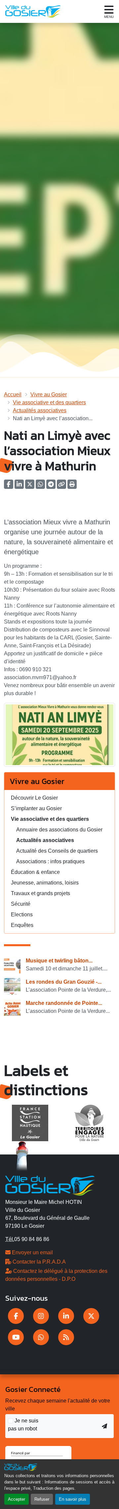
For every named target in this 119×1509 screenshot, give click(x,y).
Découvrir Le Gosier (34, 798)
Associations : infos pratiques (50, 861)
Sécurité (20, 904)
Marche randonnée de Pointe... (64, 1003)
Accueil (12, 394)
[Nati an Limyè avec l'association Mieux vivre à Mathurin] (59, 737)
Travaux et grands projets (40, 893)
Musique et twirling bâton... (59, 960)
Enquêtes (22, 925)
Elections (22, 914)
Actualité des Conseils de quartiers (57, 851)
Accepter (16, 1499)
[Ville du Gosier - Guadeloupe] (50, 1184)
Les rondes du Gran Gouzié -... (63, 982)
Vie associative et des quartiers (49, 402)
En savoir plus (72, 1499)
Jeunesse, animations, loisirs (45, 883)
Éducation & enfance (35, 872)
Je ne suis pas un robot (23, 1424)
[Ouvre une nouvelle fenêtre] (16, 1316)
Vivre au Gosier (48, 394)
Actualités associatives (39, 410)
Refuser (41, 1499)
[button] (72, 486)
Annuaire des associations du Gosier (59, 829)
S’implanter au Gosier (36, 808)
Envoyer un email (32, 1252)
